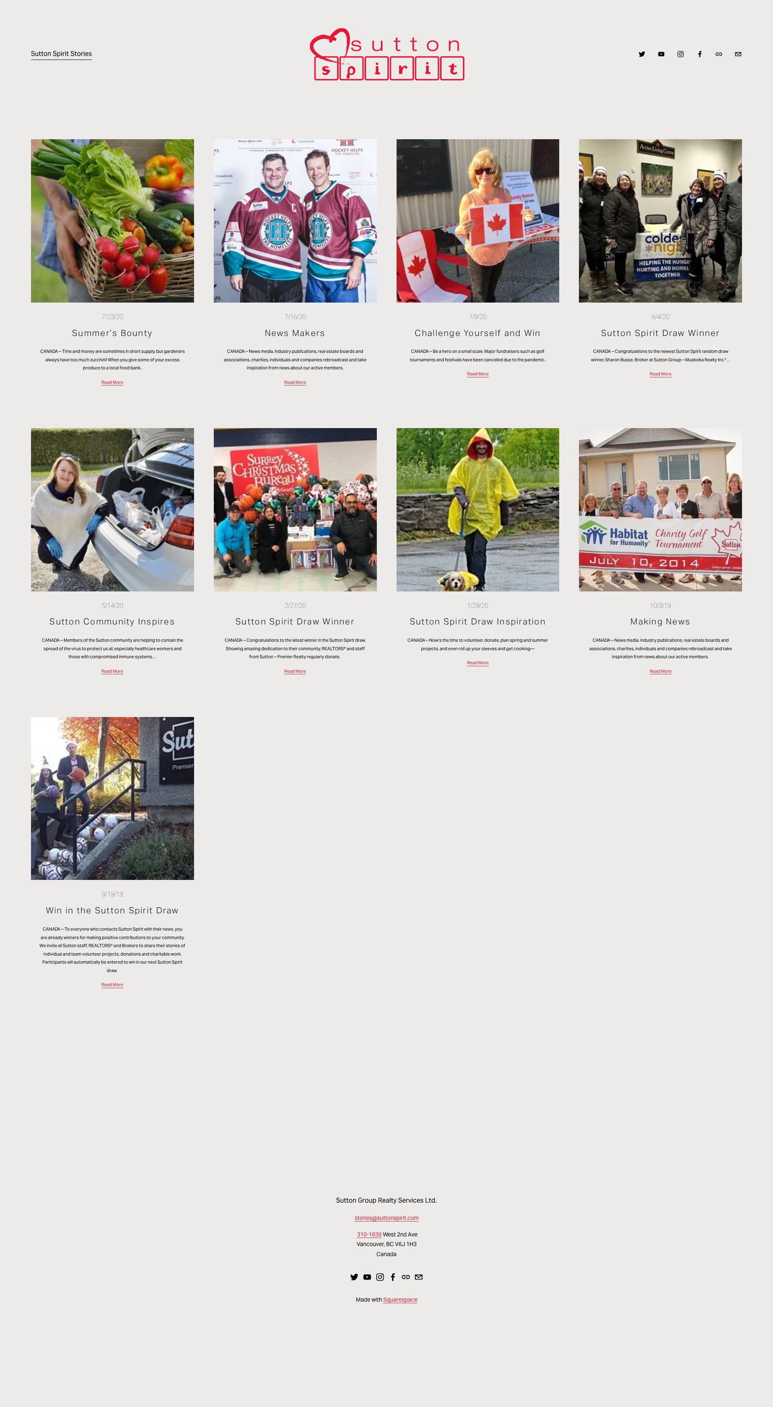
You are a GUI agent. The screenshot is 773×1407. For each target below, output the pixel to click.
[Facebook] (700, 54)
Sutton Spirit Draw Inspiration (478, 621)
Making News (660, 621)
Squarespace (400, 1299)
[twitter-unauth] (642, 54)
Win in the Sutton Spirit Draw (112, 910)
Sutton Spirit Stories (61, 53)
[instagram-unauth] (680, 54)
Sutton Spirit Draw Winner (660, 333)
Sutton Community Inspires (112, 621)
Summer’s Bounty (112, 333)
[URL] (719, 54)
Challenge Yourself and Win (478, 333)
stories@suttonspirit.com (387, 1218)
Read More (112, 382)
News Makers (295, 333)
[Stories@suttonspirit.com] (738, 54)
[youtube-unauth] (661, 54)
